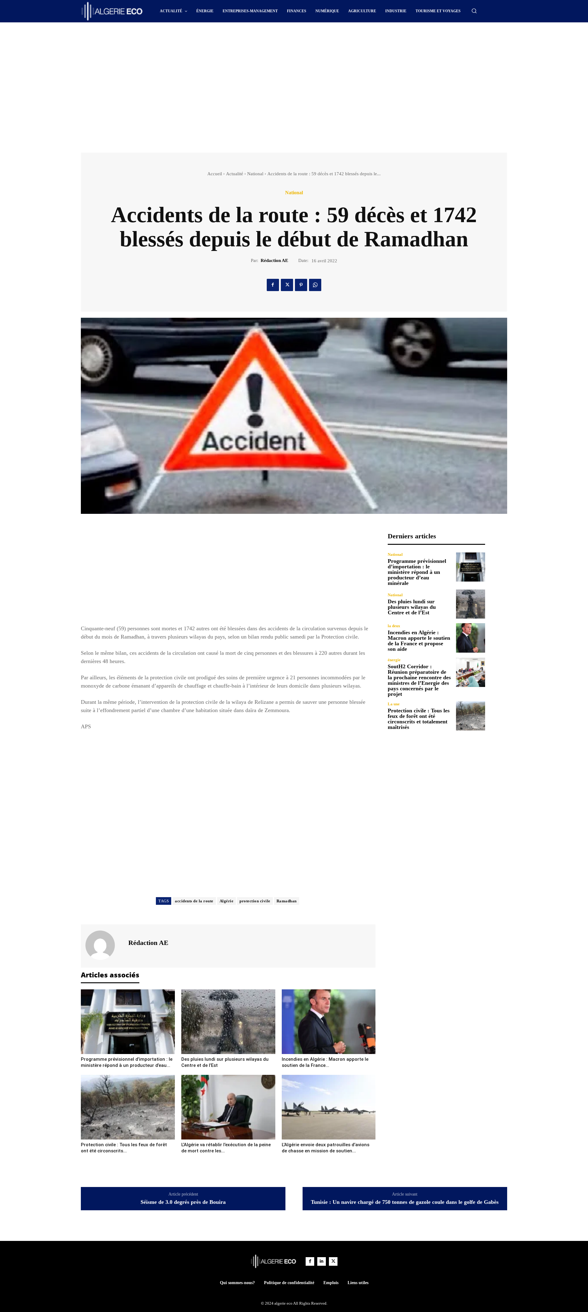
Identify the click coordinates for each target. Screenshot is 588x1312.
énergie (394, 660)
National (255, 173)
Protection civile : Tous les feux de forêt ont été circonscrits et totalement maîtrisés (419, 718)
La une (394, 704)
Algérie (227, 901)
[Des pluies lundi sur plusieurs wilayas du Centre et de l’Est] (228, 1021)
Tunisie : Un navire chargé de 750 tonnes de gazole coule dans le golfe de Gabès (405, 1202)
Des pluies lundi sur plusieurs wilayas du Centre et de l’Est (412, 607)
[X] (287, 285)
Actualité (234, 173)
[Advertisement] (241, 39)
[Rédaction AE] (103, 945)
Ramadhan (287, 901)
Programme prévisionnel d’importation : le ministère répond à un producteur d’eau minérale (417, 572)
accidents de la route (194, 901)
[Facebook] (273, 285)
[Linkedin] (321, 1261)
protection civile (254, 901)
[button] (474, 10)
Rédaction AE (274, 260)
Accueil (214, 173)
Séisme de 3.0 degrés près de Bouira (183, 1202)
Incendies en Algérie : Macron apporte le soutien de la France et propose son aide (419, 640)
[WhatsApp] (315, 285)
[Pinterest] (301, 285)
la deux (394, 626)
